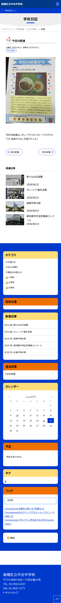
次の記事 (46, 152)
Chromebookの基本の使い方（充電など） (25, 508)
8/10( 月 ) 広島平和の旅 (15, 352)
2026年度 (10, 373)
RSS (12, 537)
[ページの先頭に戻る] (57, 599)
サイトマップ (11, 592)
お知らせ (12, 261)
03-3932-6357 (17, 584)
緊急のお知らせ (15, 272)
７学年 (11, 277)
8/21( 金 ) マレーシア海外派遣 (18, 331)
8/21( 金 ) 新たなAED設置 (16, 324)
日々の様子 (13, 267)
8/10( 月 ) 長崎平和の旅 (15, 338)
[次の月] (52, 396)
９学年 (11, 287)
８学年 (11, 282)
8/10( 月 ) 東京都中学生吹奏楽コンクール (23, 345)
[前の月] (8, 396)
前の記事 (14, 152)
